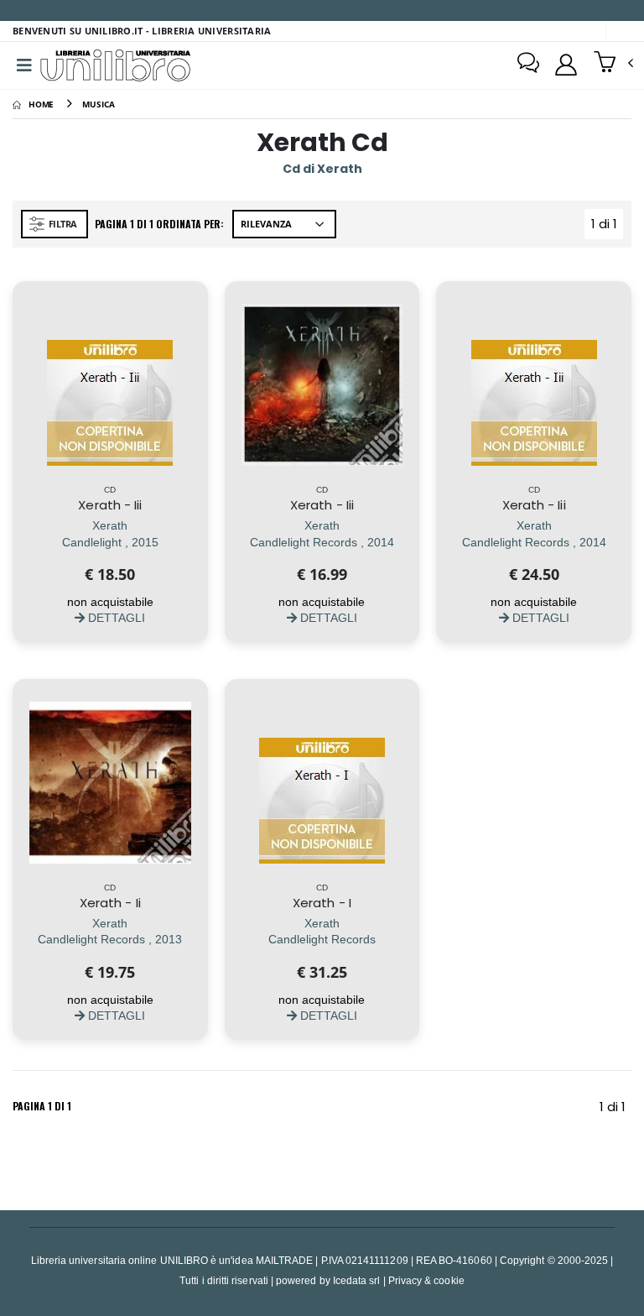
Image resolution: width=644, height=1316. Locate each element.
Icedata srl (357, 1280)
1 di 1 (607, 227)
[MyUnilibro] (566, 65)
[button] (613, 64)
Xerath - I (322, 902)
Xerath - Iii (110, 505)
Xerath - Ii (110, 902)
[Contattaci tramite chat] (528, 65)
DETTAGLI (115, 617)
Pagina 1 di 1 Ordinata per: (159, 224)
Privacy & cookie (426, 1280)
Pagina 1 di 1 (42, 1106)
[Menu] (24, 65)
